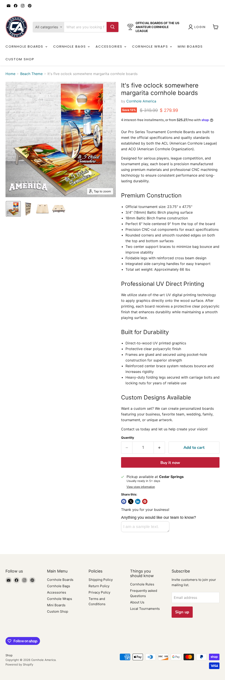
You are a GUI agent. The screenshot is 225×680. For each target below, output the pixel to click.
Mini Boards (190, 46)
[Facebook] (16, 6)
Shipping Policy (101, 580)
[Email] (8, 6)
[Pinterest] (30, 6)
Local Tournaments (145, 609)
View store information (141, 487)
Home (10, 74)
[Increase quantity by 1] (159, 448)
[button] (197, 27)
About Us (137, 602)
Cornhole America (141, 101)
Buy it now (170, 462)
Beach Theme (31, 74)
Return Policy (99, 586)
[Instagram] (23, 6)
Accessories (110, 46)
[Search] (112, 27)
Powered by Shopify (19, 664)
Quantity (127, 437)
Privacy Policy (99, 592)
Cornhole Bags (70, 46)
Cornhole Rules (142, 584)
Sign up (182, 612)
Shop (9, 655)
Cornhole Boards (25, 46)
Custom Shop (19, 59)
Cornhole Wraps (150, 46)
